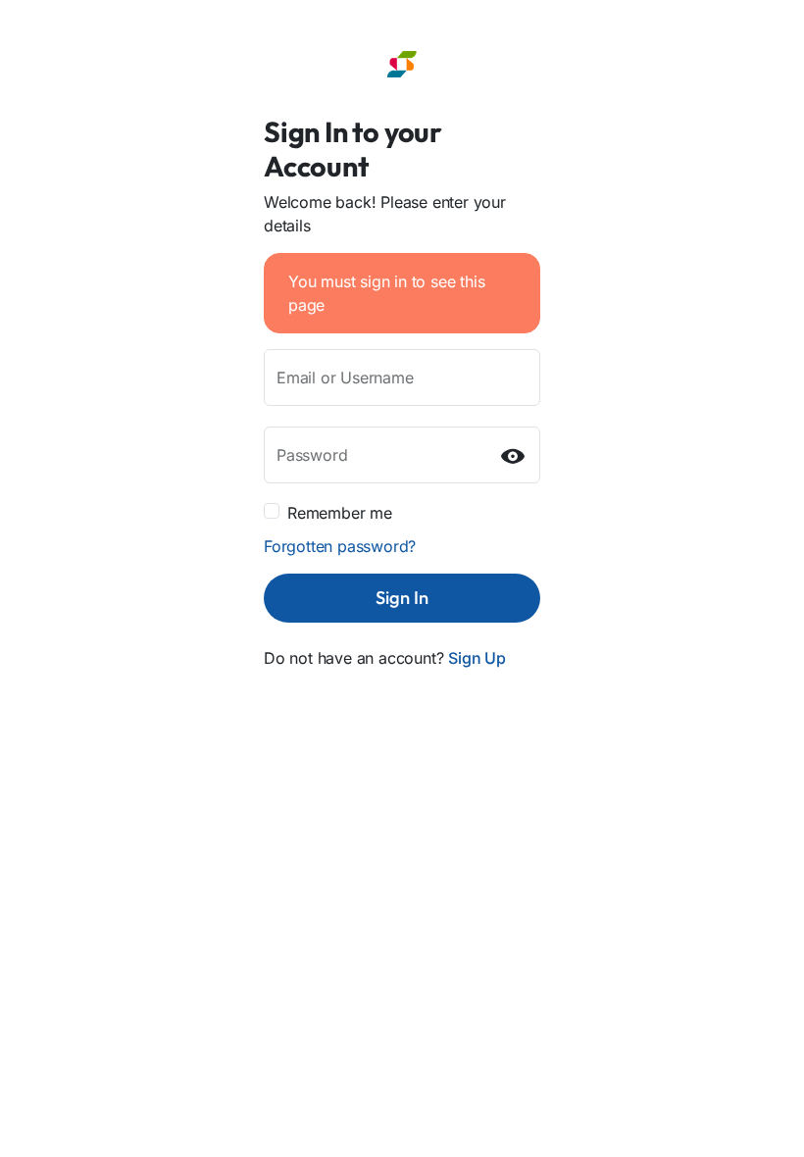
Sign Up (477, 658)
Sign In (402, 597)
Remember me (339, 513)
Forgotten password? (340, 546)
